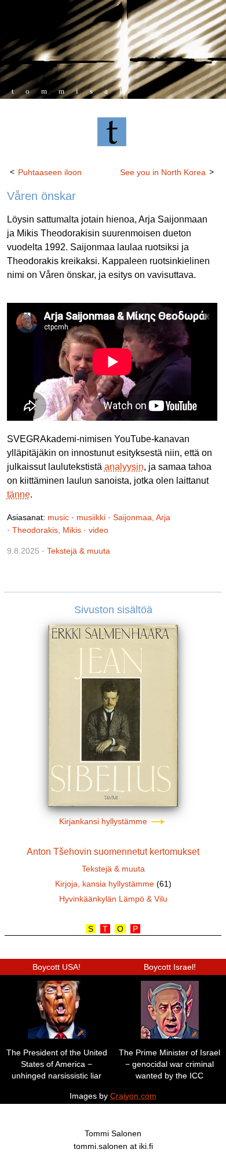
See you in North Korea (163, 172)
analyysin (124, 467)
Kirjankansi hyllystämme (104, 821)
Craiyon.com (133, 1095)
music (58, 517)
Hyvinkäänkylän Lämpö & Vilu (113, 898)
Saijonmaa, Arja (141, 517)
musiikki (90, 517)
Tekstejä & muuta (78, 550)
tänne (18, 494)
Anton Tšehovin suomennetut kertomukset (113, 852)
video (98, 530)
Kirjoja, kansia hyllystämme (104, 883)
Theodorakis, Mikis (46, 530)
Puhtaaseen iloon (50, 172)
